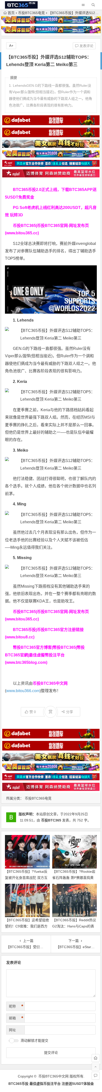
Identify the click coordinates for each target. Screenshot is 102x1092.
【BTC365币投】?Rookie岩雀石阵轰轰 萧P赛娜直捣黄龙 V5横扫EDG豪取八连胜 (73, 878)
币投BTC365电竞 (31, 13)
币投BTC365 (51, 820)
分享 (69, 712)
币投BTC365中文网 (53, 1076)
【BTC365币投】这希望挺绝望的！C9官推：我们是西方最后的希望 (27, 926)
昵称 (16, 1006)
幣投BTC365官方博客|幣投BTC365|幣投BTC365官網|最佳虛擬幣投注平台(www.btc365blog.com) (45, 655)
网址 (12, 1030)
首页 (11, 13)
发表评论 (85, 46)
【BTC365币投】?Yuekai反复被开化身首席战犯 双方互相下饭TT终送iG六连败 (26, 878)
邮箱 (16, 1018)
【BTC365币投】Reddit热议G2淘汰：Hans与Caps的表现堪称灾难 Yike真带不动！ (74, 926)
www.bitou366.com (23, 691)
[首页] (96, 1058)
